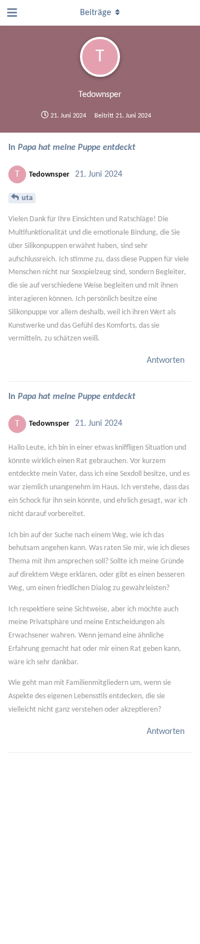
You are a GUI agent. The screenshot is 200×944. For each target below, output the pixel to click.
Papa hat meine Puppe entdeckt (77, 147)
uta (27, 198)
